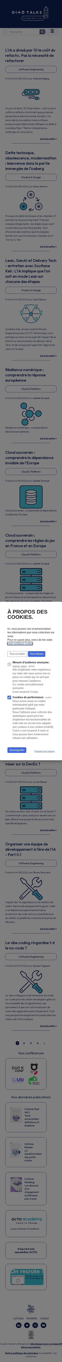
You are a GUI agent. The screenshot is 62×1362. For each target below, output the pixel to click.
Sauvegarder (16, 750)
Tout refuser (36, 653)
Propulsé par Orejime (44, 751)
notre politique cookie (20, 643)
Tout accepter (17, 653)
